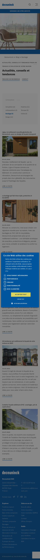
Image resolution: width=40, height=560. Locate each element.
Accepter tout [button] (20, 294)
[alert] (20, 280)
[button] (20, 303)
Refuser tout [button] (20, 299)
